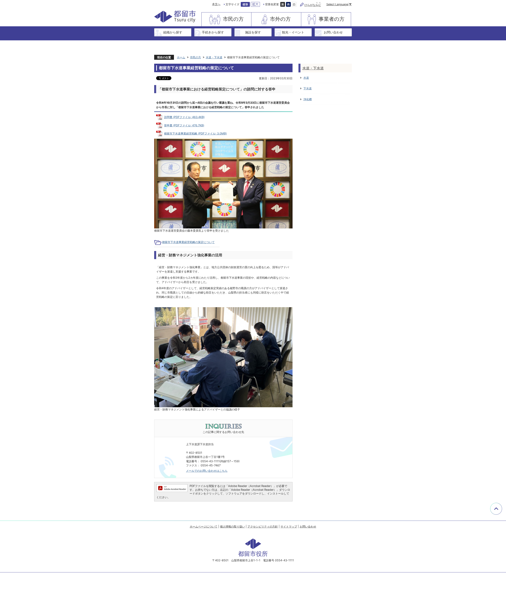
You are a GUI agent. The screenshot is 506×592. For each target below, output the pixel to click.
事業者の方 (332, 19)
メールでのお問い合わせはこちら (207, 470)
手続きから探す (213, 32)
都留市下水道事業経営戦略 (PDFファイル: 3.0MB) (195, 133)
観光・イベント (293, 32)
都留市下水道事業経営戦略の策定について (188, 242)
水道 (306, 77)
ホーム (181, 57)
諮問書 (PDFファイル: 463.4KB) (184, 117)
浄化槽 (307, 99)
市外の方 (280, 19)
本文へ (216, 4)
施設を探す (253, 32)
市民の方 (233, 19)
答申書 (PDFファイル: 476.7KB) (184, 125)
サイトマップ (288, 526)
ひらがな (312, 5)
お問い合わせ (333, 32)
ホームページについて (203, 526)
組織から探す (172, 32)
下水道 (307, 88)
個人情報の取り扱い (232, 526)
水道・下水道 (214, 57)
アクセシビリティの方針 (262, 526)
